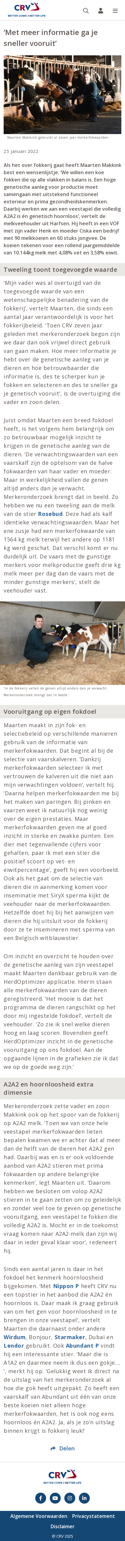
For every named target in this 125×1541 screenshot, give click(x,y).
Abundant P (82, 1345)
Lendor (14, 1345)
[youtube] (55, 1498)
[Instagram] (69, 1498)
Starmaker (70, 1337)
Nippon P (66, 1286)
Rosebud (50, 513)
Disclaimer (63, 1526)
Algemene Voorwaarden (38, 1516)
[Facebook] (40, 1498)
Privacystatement (93, 1516)
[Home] (26, 10)
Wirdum (14, 1337)
